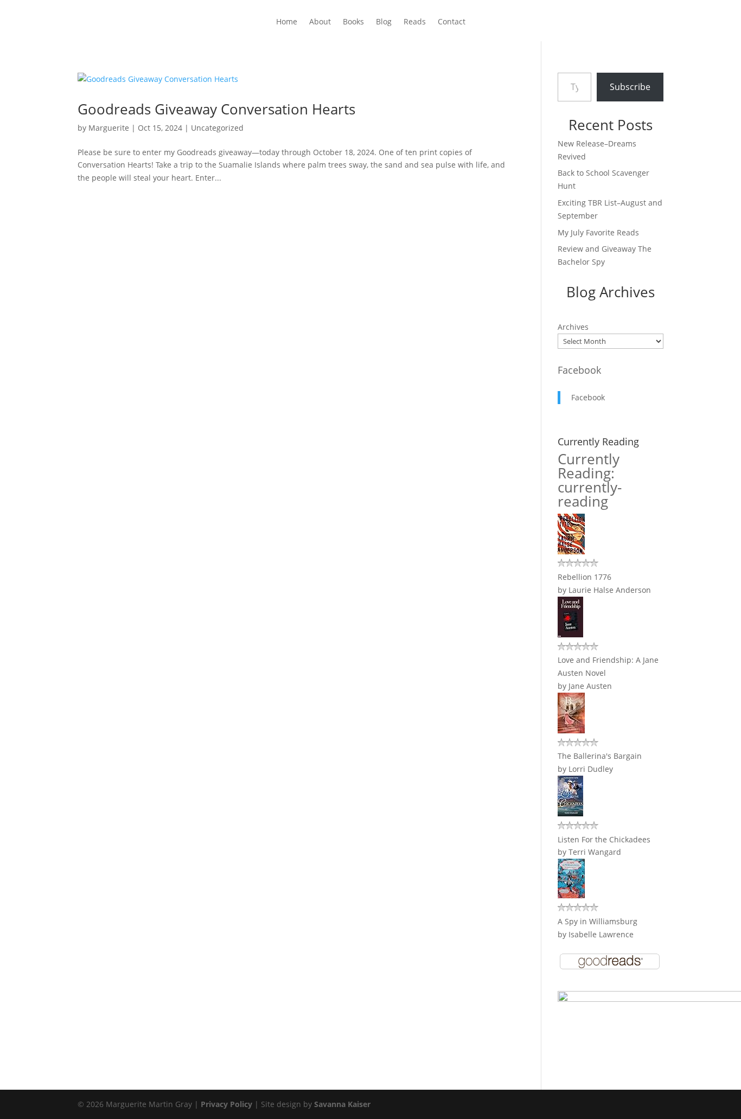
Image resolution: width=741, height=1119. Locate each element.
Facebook (579, 369)
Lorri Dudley (590, 769)
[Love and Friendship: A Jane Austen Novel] (570, 634)
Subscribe (630, 87)
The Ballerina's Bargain (600, 756)
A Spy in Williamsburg (597, 921)
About (320, 22)
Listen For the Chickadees (604, 839)
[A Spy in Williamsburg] (571, 895)
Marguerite (108, 128)
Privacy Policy (226, 1104)
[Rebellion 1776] (571, 551)
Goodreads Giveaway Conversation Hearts (216, 109)
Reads (415, 22)
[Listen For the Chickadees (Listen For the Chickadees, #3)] (570, 813)
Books (353, 22)
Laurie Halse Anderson (609, 590)
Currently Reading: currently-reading (590, 480)
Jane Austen (590, 686)
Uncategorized (217, 128)
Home (286, 22)
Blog (384, 22)
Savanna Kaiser (342, 1104)
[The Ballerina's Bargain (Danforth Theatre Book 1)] (571, 730)
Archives (573, 327)
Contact (451, 22)
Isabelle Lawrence (601, 934)
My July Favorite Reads (598, 232)
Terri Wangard (594, 852)
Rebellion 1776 (584, 577)
